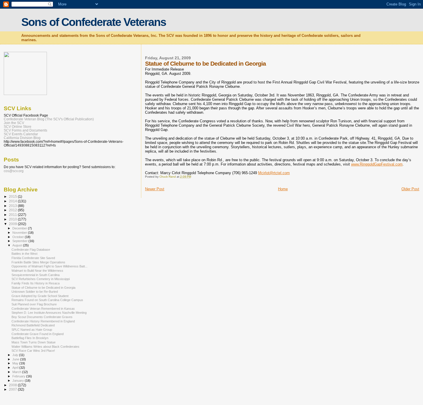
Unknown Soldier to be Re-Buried (35, 291)
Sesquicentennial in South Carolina (36, 275)
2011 (13, 214)
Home (283, 189)
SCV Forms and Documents (25, 130)
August (17, 245)
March (17, 372)
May (15, 363)
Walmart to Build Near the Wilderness (37, 270)
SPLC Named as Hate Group (32, 329)
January (18, 380)
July (15, 355)
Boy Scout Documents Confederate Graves (42, 317)
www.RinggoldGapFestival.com (377, 164)
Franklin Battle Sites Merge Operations (38, 262)
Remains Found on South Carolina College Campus (47, 300)
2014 (13, 201)
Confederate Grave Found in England (38, 334)
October (18, 237)
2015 (13, 196)
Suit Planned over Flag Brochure (34, 304)
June (16, 359)
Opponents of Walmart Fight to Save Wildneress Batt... (49, 266)
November (20, 232)
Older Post (410, 189)
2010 (13, 219)
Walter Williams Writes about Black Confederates (45, 346)
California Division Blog (22, 138)
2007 (13, 389)
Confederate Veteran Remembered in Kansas (43, 308)
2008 (13, 385)
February (19, 376)
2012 (13, 210)
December (20, 228)
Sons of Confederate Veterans (93, 22)
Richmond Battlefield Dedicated (33, 325)
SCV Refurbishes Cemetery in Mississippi (41, 279)
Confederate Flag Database (31, 249)
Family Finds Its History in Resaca (36, 283)
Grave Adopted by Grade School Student (40, 296)
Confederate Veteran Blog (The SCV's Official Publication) (49, 119)
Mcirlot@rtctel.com (274, 173)
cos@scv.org (14, 171)
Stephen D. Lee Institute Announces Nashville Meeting (49, 312)
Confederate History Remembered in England (43, 321)
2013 (13, 206)
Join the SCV (14, 123)
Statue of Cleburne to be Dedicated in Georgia (43, 287)
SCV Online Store (17, 126)
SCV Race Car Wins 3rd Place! (33, 350)
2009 (13, 224)
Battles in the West (24, 253)
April (15, 367)
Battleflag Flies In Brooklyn (30, 338)
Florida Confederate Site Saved (33, 258)
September (20, 241)
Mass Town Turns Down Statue (34, 342)
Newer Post (154, 189)
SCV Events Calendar (21, 134)
